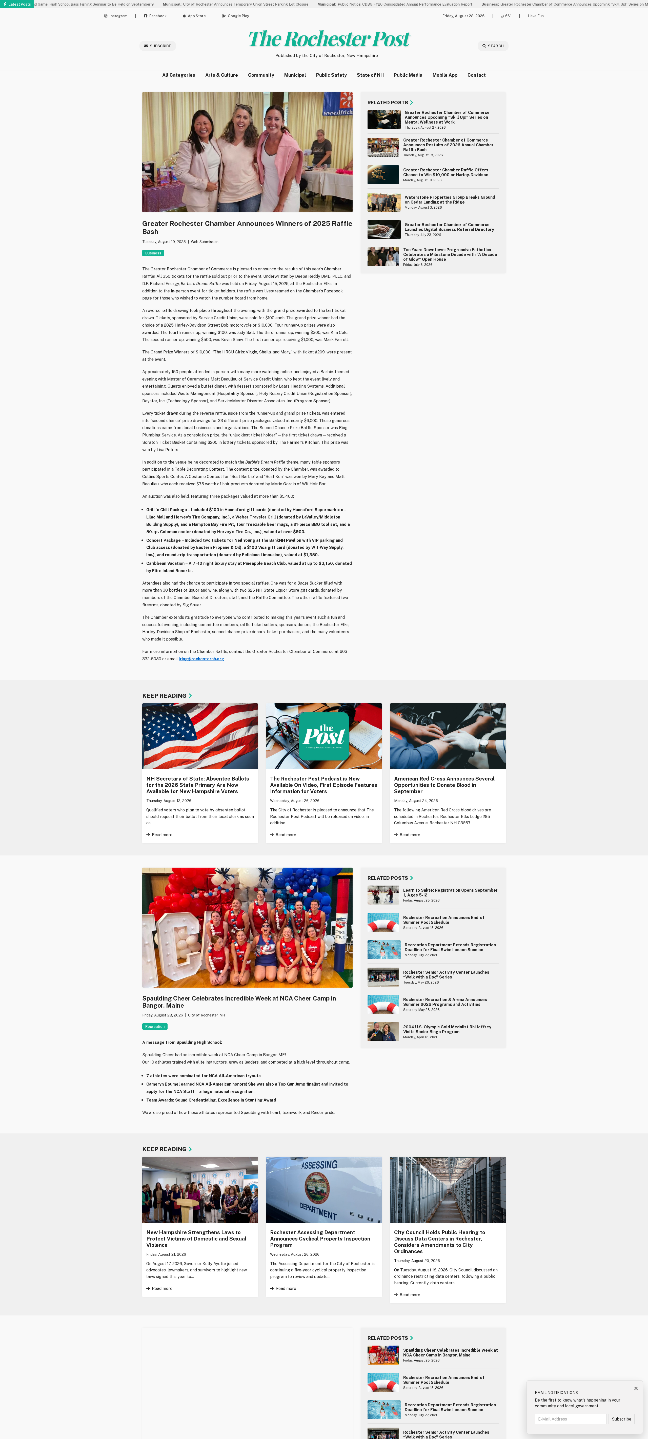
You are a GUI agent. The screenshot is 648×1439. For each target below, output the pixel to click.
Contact (477, 75)
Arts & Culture (221, 75)
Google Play (238, 16)
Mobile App (445, 75)
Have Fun (536, 16)
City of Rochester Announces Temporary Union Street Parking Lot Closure (186, 4)
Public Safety (331, 75)
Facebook (158, 16)
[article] (433, 119)
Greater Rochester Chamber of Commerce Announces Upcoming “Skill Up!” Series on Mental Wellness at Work (534, 4)
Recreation (155, 1026)
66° (508, 16)
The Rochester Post (326, 37)
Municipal (295, 75)
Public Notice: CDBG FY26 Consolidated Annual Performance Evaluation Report (345, 4)
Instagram (118, 16)
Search (496, 46)
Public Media (408, 75)
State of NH (370, 75)
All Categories (178, 75)
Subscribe (160, 46)
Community (261, 75)
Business (153, 253)
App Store (197, 16)
